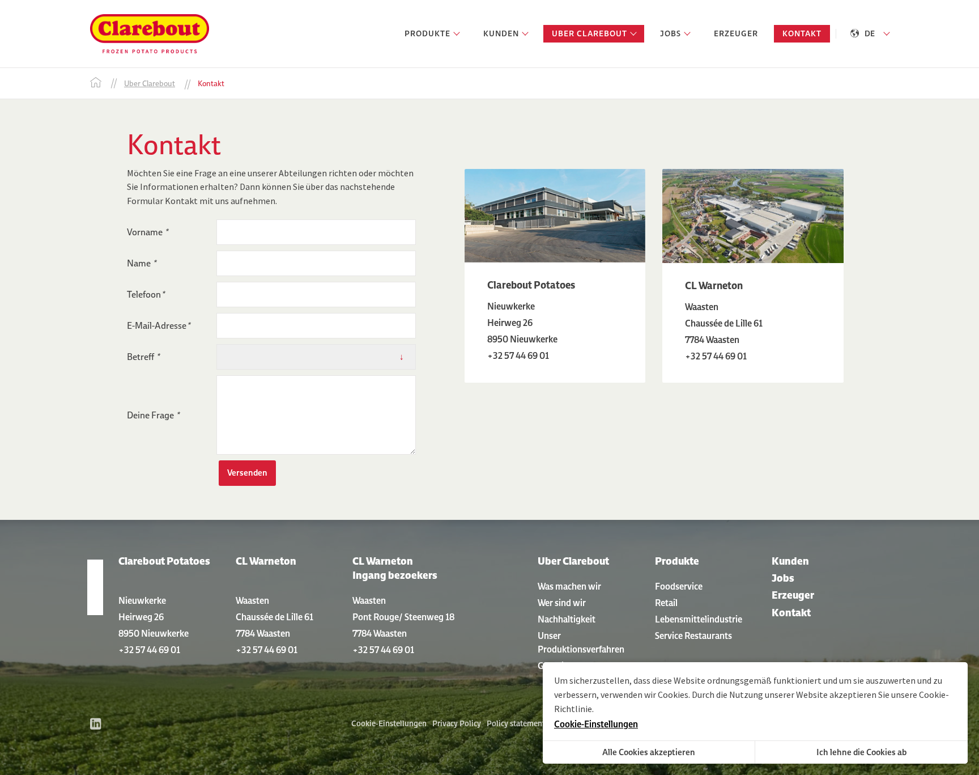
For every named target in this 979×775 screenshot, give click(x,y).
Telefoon (145, 294)
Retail (666, 602)
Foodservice (679, 586)
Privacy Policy (456, 723)
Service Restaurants (693, 635)
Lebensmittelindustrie (698, 619)
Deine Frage (153, 415)
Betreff (143, 356)
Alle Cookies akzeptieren (648, 752)
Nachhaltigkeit (566, 619)
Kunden (790, 561)
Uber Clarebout (573, 561)
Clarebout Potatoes (164, 561)
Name (141, 263)
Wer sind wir (562, 602)
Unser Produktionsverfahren (581, 642)
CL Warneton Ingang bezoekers (394, 568)
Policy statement (516, 723)
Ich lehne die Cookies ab (861, 752)
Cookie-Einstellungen (389, 723)
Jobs (783, 578)
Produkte (677, 561)
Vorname (147, 232)
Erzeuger (793, 595)
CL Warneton (266, 561)
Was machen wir (569, 586)
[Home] (95, 83)
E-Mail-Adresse (158, 325)
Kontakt (791, 612)
